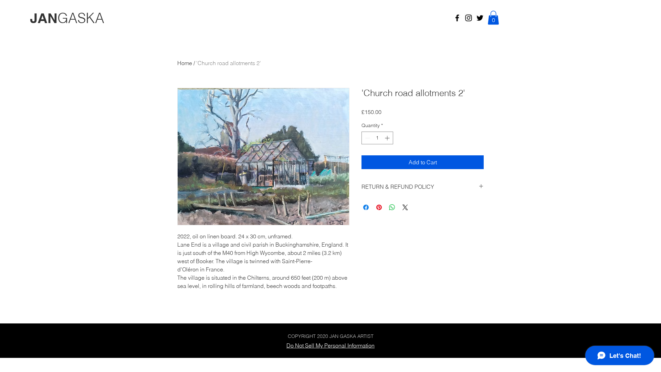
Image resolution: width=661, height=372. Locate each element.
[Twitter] (479, 17)
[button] (493, 18)
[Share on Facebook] (366, 207)
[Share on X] (405, 207)
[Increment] (388, 138)
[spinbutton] (377, 138)
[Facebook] (457, 17)
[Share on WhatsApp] (392, 207)
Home (184, 63)
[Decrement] (367, 138)
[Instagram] (468, 17)
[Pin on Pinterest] (379, 207)
